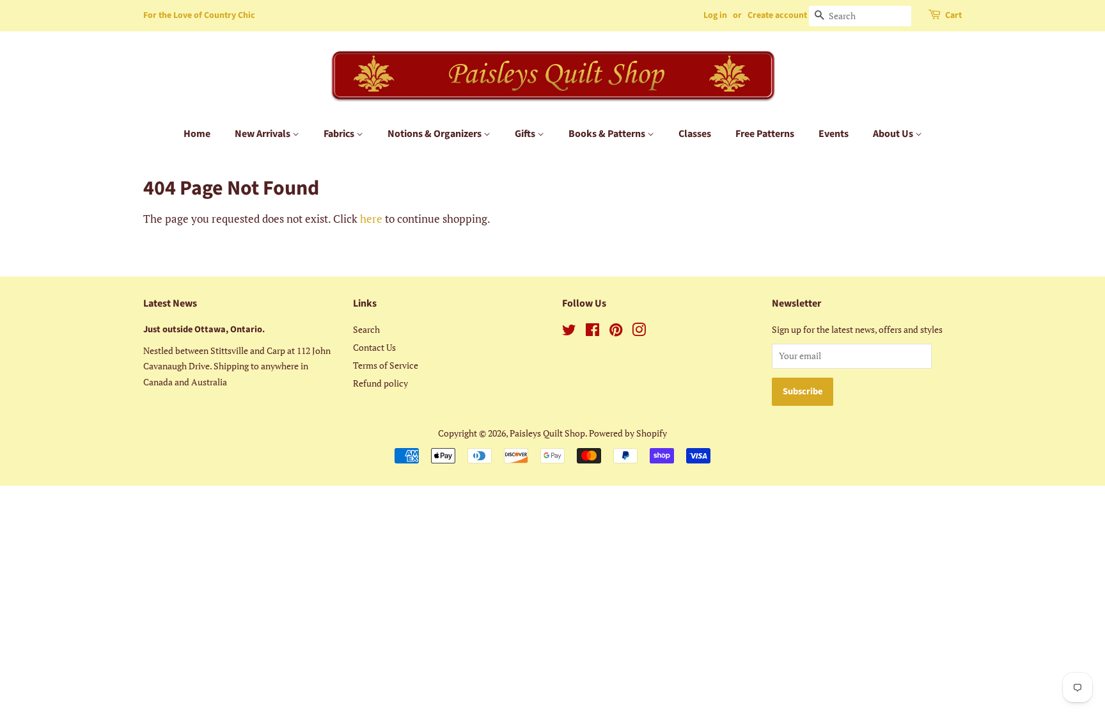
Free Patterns (764, 134)
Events (834, 134)
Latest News (170, 303)
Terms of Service (385, 365)
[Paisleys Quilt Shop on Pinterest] (616, 332)
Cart (953, 15)
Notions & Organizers (435, 134)
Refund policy (380, 383)
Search (366, 329)
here (371, 218)
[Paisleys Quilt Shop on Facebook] (592, 332)
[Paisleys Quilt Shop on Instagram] (639, 332)
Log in (715, 15)
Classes (694, 134)
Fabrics (340, 134)
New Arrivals (263, 134)
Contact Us (374, 347)
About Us (894, 134)
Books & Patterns (607, 134)
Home (197, 134)
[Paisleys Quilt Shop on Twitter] (569, 332)
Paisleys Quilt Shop (547, 433)
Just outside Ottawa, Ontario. (204, 329)
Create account (777, 15)
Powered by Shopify (628, 433)
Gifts (526, 134)
